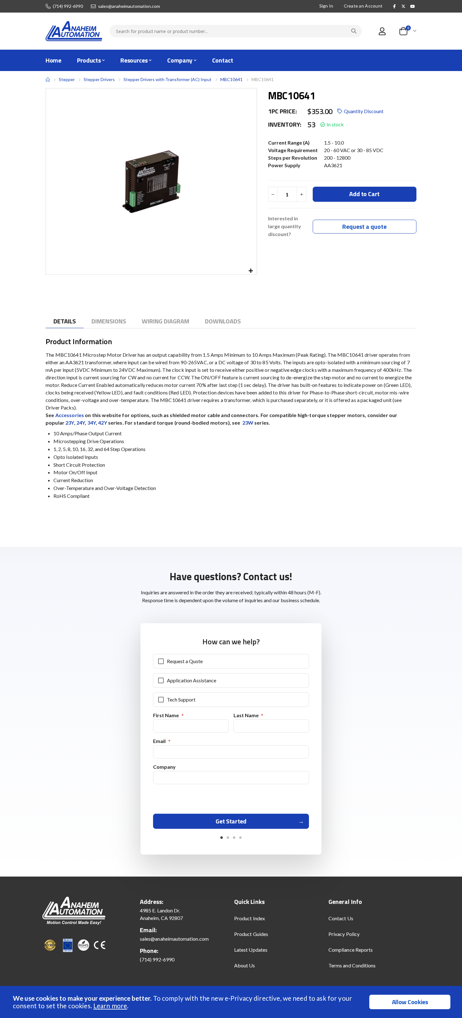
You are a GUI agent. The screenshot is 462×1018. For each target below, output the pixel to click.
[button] (250, 271)
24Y (80, 423)
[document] (231, 1002)
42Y (102, 423)
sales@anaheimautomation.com (129, 6)
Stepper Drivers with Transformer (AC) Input (168, 79)
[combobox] (236, 31)
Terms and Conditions (352, 965)
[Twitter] (403, 6)
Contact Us (340, 918)
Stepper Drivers (99, 79)
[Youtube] (412, 6)
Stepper (67, 79)
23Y (69, 423)
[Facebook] (394, 6)
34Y (91, 423)
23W (247, 423)
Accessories (69, 415)
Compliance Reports (350, 950)
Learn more (110, 1006)
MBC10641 (231, 79)
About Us (244, 965)
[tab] (65, 321)
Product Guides (251, 934)
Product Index (249, 918)
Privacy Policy (344, 934)
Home (48, 79)
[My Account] (382, 31)
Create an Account (363, 5)
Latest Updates (250, 950)
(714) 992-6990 (68, 6)
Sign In (326, 5)
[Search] (354, 31)
